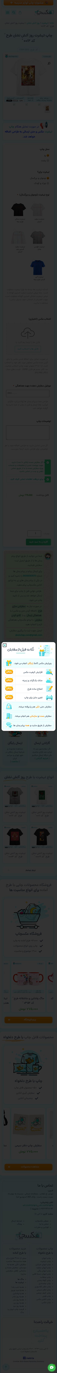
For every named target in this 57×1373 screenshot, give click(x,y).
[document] (28, 686)
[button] (4, 645)
